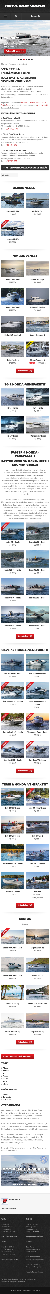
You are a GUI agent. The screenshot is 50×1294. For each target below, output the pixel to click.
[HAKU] (16, 16)
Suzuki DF (7, 1100)
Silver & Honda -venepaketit (25, 650)
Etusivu (4, 64)
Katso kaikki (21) (25, 770)
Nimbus (24, 102)
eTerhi (5, 1084)
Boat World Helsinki (11, 118)
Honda (6, 1094)
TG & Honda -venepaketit (25, 384)
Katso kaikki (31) (25, 1042)
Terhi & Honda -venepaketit (25, 784)
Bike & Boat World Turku (13, 134)
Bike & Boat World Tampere (14, 150)
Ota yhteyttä (35, 16)
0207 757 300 (10, 1232)
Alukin (32, 102)
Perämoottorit (9, 1089)
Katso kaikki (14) (25, 370)
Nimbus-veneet (25, 256)
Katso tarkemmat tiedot (9, 1237)
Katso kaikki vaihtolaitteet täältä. (17, 1056)
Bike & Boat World (16, 1199)
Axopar (25, 919)
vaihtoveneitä (42, 105)
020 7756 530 (35, 1257)
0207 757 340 (10, 1254)
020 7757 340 (11, 145)
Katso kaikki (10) (25, 636)
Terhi (44, 102)
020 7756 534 (12, 129)
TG (2, 105)
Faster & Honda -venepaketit (25, 454)
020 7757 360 (11, 161)
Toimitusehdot (35, 1290)
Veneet (4, 1063)
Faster (8, 105)
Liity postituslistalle (15, 1290)
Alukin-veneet (25, 188)
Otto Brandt (10, 1105)
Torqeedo (7, 1097)
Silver (38, 102)
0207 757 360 (35, 1232)
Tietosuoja (26, 1290)
